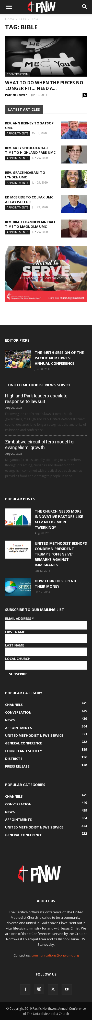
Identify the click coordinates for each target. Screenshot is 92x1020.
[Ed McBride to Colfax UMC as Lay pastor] (74, 204)
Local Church (17, 658)
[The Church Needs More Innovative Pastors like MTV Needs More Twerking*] (18, 517)
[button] (9, 7)
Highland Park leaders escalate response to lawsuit (36, 398)
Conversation (17, 74)
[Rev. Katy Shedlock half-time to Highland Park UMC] (74, 154)
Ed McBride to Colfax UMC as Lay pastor (29, 199)
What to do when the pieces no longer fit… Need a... (44, 85)
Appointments (17, 133)
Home (9, 19)
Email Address (19, 618)
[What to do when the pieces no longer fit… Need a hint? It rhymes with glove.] (46, 56)
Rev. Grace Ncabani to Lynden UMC (25, 174)
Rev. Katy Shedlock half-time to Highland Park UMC (30, 150)
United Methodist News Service (39, 385)
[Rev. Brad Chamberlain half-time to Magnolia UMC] (74, 229)
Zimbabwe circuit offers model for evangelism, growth (40, 444)
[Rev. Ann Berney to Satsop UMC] (74, 130)
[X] (53, 989)
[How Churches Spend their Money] (18, 587)
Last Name (14, 645)
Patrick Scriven (16, 95)
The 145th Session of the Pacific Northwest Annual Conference (59, 358)
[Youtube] (67, 989)
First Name (15, 632)
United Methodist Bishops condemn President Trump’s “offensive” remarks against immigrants (61, 554)
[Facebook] (25, 989)
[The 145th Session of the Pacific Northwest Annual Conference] (18, 359)
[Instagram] (39, 989)
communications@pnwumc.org (55, 955)
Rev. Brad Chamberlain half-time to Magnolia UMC (31, 224)
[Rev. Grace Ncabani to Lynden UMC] (74, 179)
